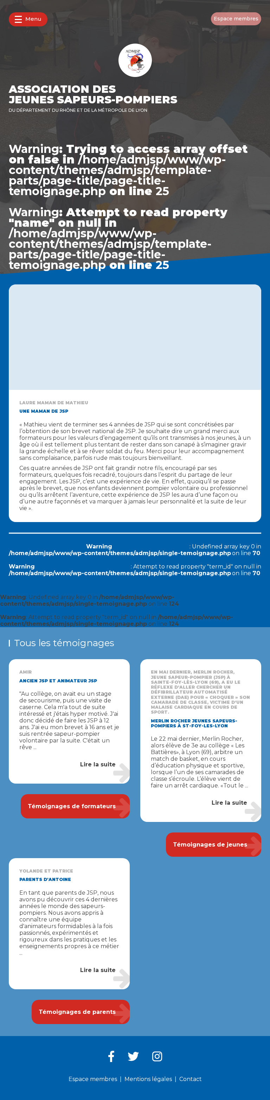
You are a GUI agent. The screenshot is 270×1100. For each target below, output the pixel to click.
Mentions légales (148, 1079)
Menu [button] (33, 18)
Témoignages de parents (77, 1012)
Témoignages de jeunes (210, 844)
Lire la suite (98, 764)
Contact (190, 1079)
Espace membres (236, 18)
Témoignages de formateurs (72, 806)
